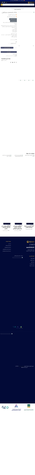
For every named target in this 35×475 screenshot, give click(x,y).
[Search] (2, 5)
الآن (2, 60)
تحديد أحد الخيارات (30, 223)
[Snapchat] (12, 62)
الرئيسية (22, 8)
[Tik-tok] (10, 62)
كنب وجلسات (14, 8)
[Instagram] (14, 62)
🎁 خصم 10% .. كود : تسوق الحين (17, 0)
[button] (6, 2)
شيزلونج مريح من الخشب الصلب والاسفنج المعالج (17, 227)
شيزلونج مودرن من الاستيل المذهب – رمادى (6, 227)
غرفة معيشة (18, 8)
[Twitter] (16, 62)
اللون (16, 41)
